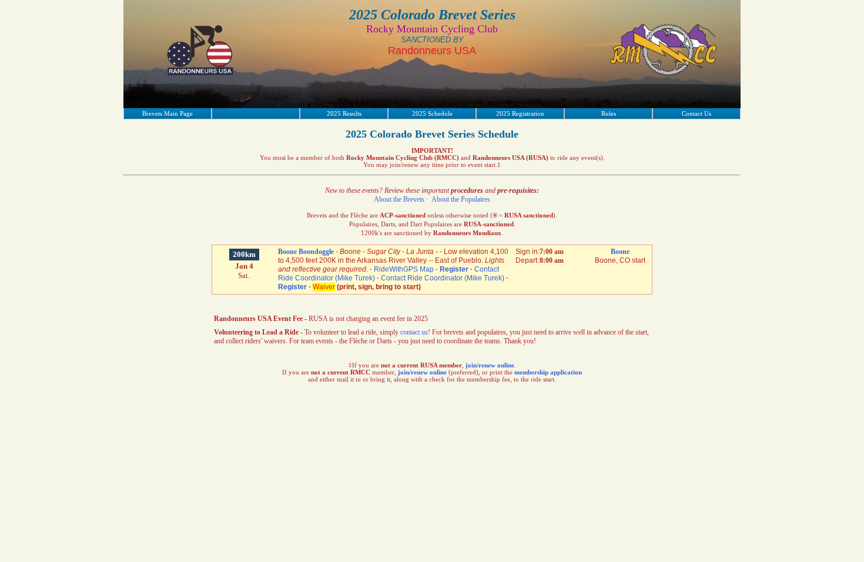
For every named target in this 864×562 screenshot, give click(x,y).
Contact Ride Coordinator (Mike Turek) (442, 278)
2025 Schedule (432, 113)
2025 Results (344, 113)
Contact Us (696, 113)
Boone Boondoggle (306, 251)
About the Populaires (460, 199)
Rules (608, 113)
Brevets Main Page (167, 113)
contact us (414, 332)
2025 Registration (520, 113)
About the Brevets (399, 199)
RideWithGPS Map (404, 269)
